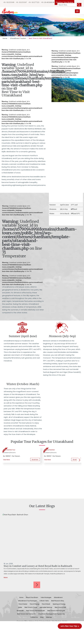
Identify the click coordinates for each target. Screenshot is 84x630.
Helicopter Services (46, 607)
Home (5, 38)
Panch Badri (46, 604)
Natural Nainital (49, 450)
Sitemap (49, 617)
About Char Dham (32, 597)
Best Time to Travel (31, 607)
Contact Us (34, 617)
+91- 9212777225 (33, 2)
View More (47, 460)
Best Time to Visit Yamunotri (26, 614)
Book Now (35, 459)
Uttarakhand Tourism (18, 38)
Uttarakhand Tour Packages (27, 601)
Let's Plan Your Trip (69, 626)
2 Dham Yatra (44, 601)
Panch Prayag (34, 604)
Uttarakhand (58, 597)
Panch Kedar (23, 604)
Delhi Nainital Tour (9, 450)
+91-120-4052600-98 (47, 2)
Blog (41, 617)
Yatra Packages (46, 597)
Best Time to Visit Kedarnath (35, 611)
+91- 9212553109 (8, 2)
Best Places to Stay (57, 601)
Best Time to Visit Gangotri (56, 611)
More (6, 577)
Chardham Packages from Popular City (51, 614)
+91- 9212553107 (21, 2)
